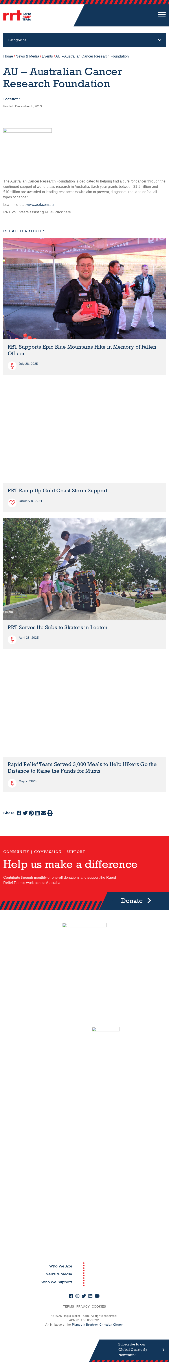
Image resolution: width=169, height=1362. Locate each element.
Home (8, 56)
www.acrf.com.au (40, 205)
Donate (132, 901)
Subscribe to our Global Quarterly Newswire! (132, 1349)
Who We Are (60, 1266)
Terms (68, 1306)
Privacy (83, 1306)
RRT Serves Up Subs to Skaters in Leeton (57, 627)
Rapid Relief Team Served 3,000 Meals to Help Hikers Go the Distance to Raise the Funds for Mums (82, 767)
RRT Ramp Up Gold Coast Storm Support (57, 490)
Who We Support (56, 1282)
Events (47, 56)
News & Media (27, 56)
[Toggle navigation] (162, 15)
